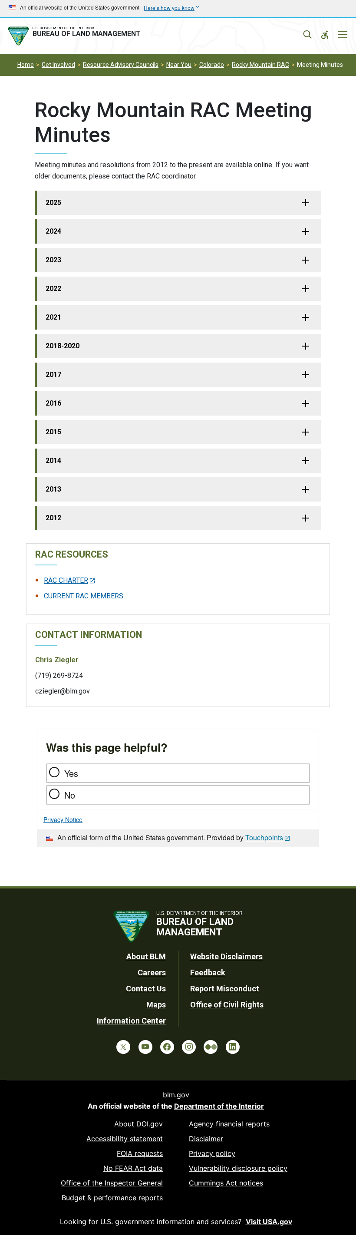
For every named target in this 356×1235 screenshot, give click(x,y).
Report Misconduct (224, 988)
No (69, 795)
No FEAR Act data (133, 1168)
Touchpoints (264, 837)
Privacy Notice (62, 819)
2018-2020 (62, 346)
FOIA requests (140, 1153)
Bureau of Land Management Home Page (76, 36)
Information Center (131, 1020)
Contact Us (146, 988)
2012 (53, 518)
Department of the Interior (219, 1106)
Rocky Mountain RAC (260, 64)
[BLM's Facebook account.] (167, 1047)
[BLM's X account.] (123, 1047)
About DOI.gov (138, 1123)
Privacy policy (212, 1153)
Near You (178, 64)
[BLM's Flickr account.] (211, 1047)
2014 (53, 460)
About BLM (146, 956)
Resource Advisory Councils (120, 64)
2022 (53, 288)
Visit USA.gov (269, 1221)
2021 (53, 317)
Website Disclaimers (226, 956)
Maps (156, 1004)
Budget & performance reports (112, 1197)
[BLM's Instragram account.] (189, 1047)
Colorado (211, 64)
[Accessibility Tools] (324, 34)
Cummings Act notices (226, 1183)
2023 (53, 260)
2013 (53, 489)
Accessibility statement (124, 1138)
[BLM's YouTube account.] (145, 1047)
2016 (53, 403)
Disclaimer (206, 1138)
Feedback (207, 972)
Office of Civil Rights (227, 1004)
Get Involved (58, 64)
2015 (53, 432)
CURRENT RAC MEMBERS (83, 596)
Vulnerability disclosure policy (238, 1168)
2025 (53, 202)
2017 (53, 374)
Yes (71, 773)
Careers (152, 972)
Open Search (307, 34)
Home (25, 64)
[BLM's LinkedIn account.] (233, 1047)
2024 (53, 231)
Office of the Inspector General (112, 1183)
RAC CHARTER (66, 580)
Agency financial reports (229, 1123)
